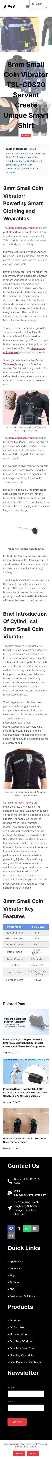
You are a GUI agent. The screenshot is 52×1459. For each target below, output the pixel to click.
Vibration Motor (19, 1334)
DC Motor (15, 1320)
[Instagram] (11, 1235)
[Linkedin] (35, 1228)
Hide (32, 149)
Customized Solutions (22, 1296)
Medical (26, 135)
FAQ (12, 1289)
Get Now (17, 1421)
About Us (15, 1268)
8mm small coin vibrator (23, 227)
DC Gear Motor (18, 1327)
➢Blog (11, 1275)
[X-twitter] (19, 1228)
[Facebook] (11, 1228)
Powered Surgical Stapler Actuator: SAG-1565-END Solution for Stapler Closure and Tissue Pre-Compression (24, 1043)
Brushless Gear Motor (22, 1348)
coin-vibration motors (21, 802)
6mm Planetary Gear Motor (25, 1362)
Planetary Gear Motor (22, 1355)
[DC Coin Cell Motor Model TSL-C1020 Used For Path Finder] (26, 1121)
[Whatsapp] (27, 1228)
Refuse (33, 1453)
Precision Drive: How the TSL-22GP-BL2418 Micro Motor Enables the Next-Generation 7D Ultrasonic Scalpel (25, 1092)
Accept (19, 1453)
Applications (17, 1261)
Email (11, 1401)
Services (14, 1282)
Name (11, 1387)
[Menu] (27, 6)
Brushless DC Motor (21, 1341)
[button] (38, 4)
